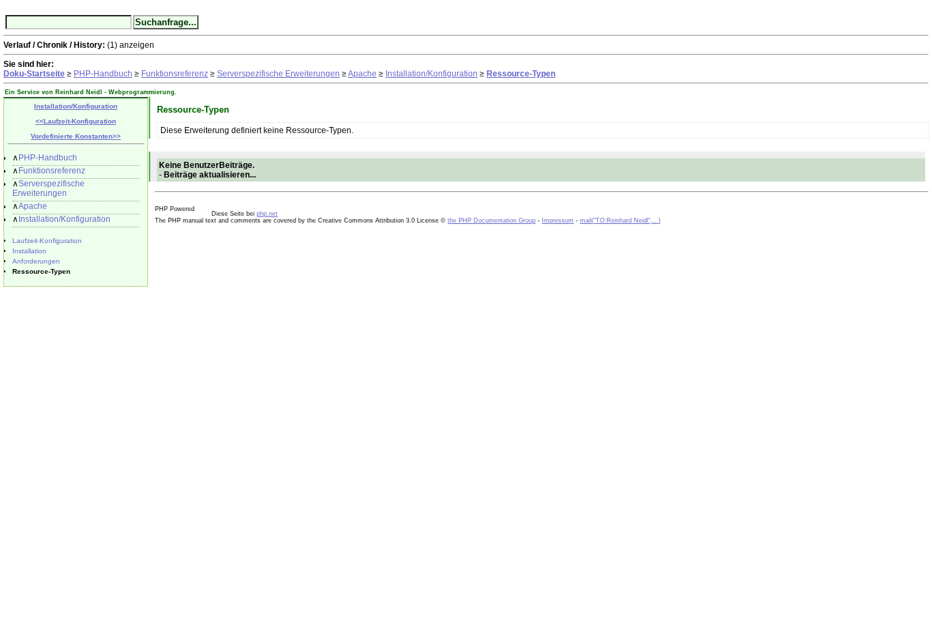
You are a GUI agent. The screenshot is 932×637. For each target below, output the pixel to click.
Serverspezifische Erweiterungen (278, 74)
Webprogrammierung (141, 92)
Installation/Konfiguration (431, 74)
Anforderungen (36, 261)
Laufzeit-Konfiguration (47, 240)
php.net (267, 213)
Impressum (558, 220)
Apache (362, 74)
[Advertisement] (189, 429)
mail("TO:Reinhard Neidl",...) (620, 220)
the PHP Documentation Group (492, 220)
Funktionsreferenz (174, 74)
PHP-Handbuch (103, 74)
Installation (29, 251)
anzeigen (136, 45)
